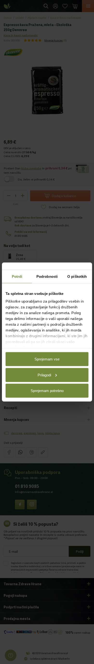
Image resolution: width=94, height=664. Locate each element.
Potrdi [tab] (17, 276)
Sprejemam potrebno (47, 391)
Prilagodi (44, 375)
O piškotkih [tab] (77, 276)
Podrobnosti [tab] (47, 276)
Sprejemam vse (47, 359)
